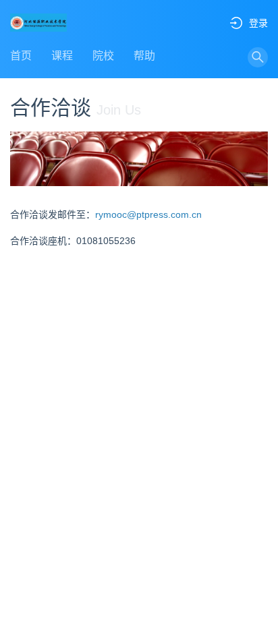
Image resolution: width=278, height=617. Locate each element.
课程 (62, 55)
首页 (21, 55)
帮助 (144, 55)
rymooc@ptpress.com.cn (148, 214)
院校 (103, 55)
